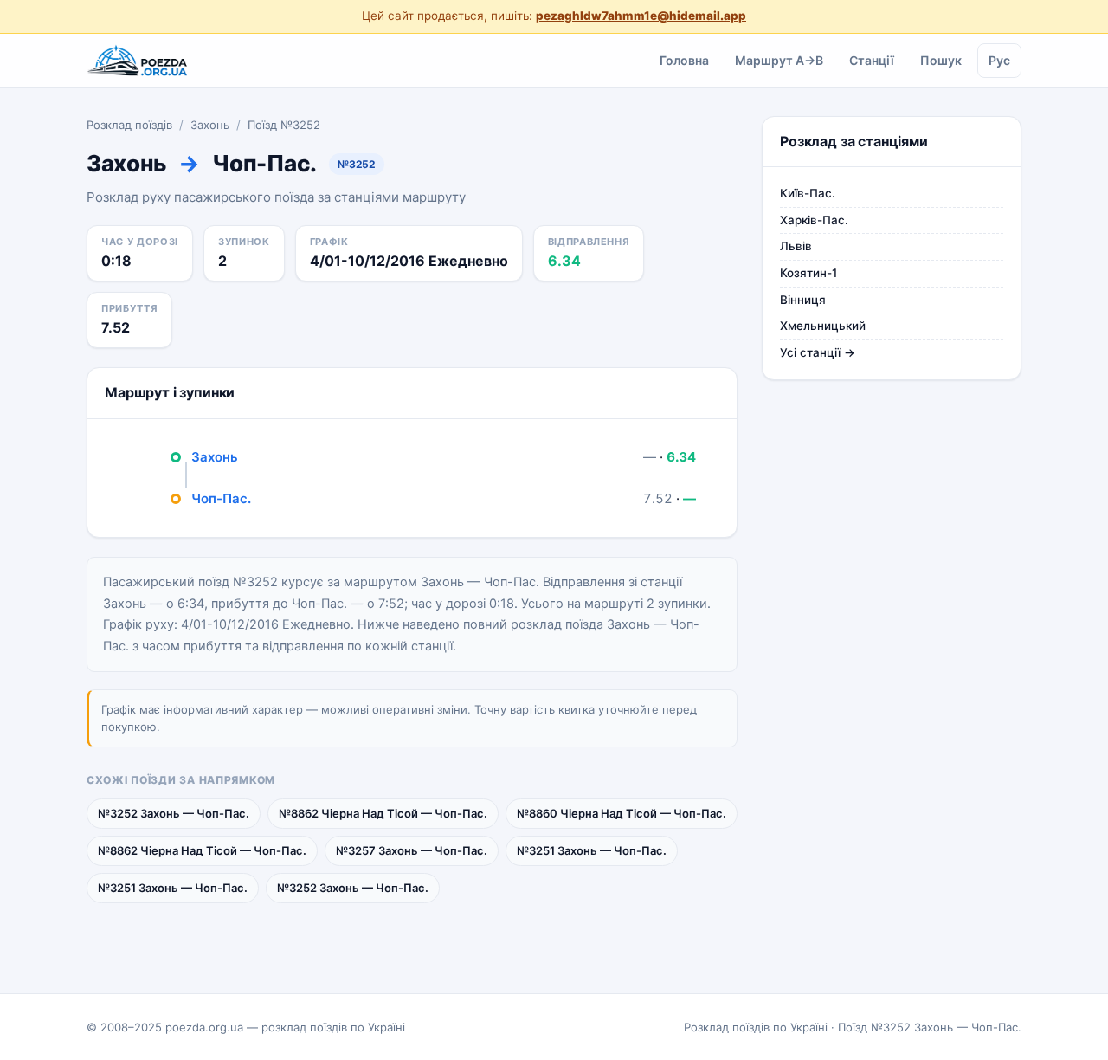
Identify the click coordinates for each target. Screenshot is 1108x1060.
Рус (999, 59)
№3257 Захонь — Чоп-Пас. (411, 850)
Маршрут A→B (779, 59)
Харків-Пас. (814, 220)
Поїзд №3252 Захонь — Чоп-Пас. (929, 1027)
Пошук (941, 59)
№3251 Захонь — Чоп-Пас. (592, 850)
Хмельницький (823, 326)
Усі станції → (817, 352)
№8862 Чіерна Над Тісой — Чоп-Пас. (383, 813)
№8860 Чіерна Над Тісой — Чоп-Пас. (621, 813)
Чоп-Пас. (221, 498)
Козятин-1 (808, 273)
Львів (796, 246)
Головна (684, 59)
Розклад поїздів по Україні (756, 1027)
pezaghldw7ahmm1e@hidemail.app (641, 16)
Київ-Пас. (807, 193)
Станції (871, 59)
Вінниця (803, 300)
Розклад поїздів (129, 125)
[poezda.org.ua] (138, 60)
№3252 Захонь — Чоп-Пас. (173, 813)
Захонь (209, 125)
